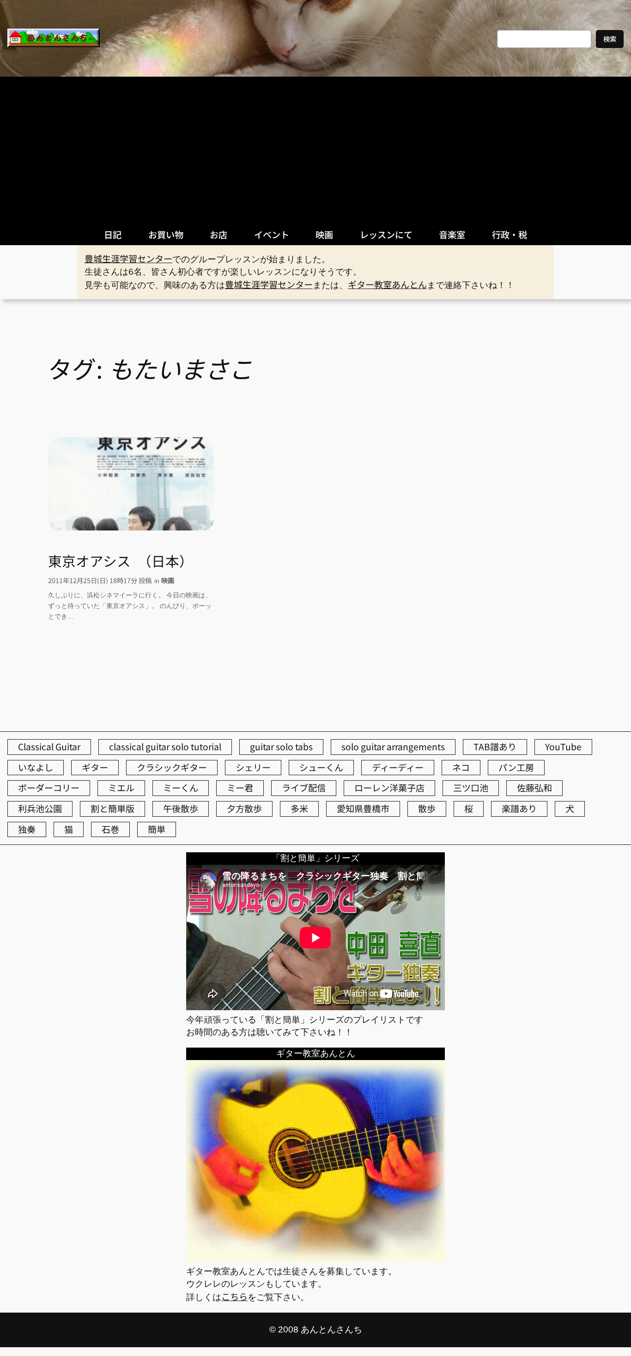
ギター (95, 767)
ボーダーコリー (48, 787)
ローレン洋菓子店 (389, 787)
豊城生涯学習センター (128, 258)
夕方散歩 (244, 808)
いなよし (35, 767)
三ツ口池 (470, 787)
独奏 (27, 829)
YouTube (563, 746)
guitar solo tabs (281, 746)
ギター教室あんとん (387, 284)
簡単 (156, 829)
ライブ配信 (304, 787)
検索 (609, 38)
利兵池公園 (40, 808)
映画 (167, 580)
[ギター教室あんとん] (315, 1258)
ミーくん (180, 787)
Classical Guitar (49, 746)
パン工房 (516, 767)
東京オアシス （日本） (120, 561)
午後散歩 (180, 808)
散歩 (427, 808)
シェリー (253, 767)
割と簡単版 (112, 808)
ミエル (121, 787)
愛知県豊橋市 (363, 808)
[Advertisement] (315, 146)
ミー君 (240, 787)
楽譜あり (519, 808)
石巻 (110, 829)
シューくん (321, 767)
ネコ (461, 767)
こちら (234, 1296)
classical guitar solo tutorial (165, 746)
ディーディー (398, 767)
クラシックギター (172, 767)
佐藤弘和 (534, 787)
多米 (299, 808)
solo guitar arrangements (393, 746)
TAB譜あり (494, 746)
